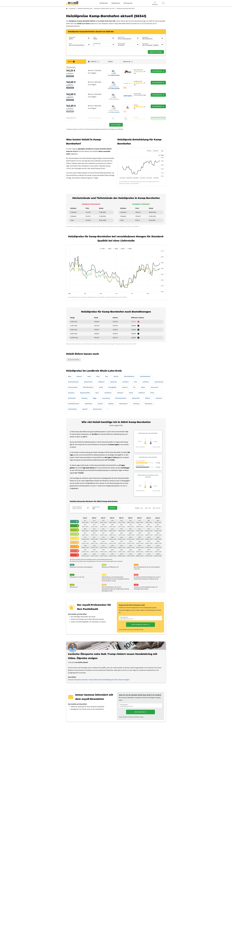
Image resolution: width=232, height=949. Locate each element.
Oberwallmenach (73, 404)
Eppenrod (113, 382)
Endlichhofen (72, 409)
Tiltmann (136, 105)
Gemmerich (154, 387)
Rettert (116, 376)
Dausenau (71, 393)
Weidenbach (123, 404)
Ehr (134, 387)
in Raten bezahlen (115, 75)
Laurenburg (106, 398)
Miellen (147, 398)
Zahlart (110, 61)
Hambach (159, 398)
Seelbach (120, 393)
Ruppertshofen (85, 393)
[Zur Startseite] (72, 3)
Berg (69, 376)
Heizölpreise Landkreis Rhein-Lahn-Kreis (104, 8)
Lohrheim (146, 382)
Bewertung (126, 61)
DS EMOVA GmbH (138, 81)
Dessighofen (112, 387)
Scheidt (100, 404)
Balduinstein (88, 382)
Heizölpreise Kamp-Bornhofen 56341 (125, 8)
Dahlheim (101, 382)
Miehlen (111, 404)
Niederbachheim (120, 398)
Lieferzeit (93, 61)
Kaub (89, 376)
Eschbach (125, 382)
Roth (98, 376)
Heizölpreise (103, 3)
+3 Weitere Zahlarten (114, 86)
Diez (135, 382)
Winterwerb (72, 398)
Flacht (131, 393)
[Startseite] (66, 9)
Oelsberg (84, 398)
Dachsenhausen (145, 376)
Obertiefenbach (129, 376)
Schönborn (107, 393)
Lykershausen (159, 382)
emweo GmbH (137, 93)
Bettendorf (88, 404)
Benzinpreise (128, 3)
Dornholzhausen (73, 382)
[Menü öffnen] (163, 3)
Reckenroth (136, 398)
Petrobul (136, 117)
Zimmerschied (72, 387)
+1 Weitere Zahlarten (114, 99)
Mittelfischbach (88, 387)
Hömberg (136, 404)
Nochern (125, 387)
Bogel (95, 398)
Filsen (152, 393)
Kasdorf (84, 409)
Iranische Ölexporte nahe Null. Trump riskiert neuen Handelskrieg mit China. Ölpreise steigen (98, 680)
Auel (106, 376)
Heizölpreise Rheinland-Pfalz (85, 8)
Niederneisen (97, 409)
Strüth (101, 387)
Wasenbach (148, 404)
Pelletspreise (115, 3)
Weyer (143, 387)
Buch (97, 393)
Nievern (79, 376)
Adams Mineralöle (138, 69)
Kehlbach (142, 393)
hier (142, 629)
